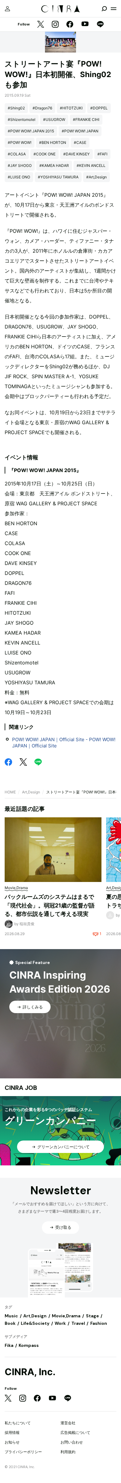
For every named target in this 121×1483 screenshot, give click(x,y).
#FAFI (102, 154)
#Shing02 (16, 108)
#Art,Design (96, 177)
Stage (92, 1316)
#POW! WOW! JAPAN (80, 131)
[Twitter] (40, 25)
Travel (78, 1323)
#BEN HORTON (52, 142)
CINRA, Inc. (30, 1371)
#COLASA (17, 154)
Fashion (98, 1323)
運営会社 (67, 1423)
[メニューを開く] (113, 8)
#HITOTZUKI (71, 108)
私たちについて (18, 1423)
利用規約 (67, 1451)
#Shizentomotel (21, 119)
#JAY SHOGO (20, 165)
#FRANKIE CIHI (86, 119)
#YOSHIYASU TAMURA (58, 177)
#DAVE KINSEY (76, 154)
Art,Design (31, 792)
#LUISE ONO (19, 177)
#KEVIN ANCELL (91, 165)
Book (10, 1323)
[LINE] (100, 25)
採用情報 (12, 1432)
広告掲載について (75, 1432)
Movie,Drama (66, 1316)
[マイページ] (7, 8)
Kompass (29, 1345)
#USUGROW (54, 119)
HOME (10, 792)
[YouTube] (85, 24)
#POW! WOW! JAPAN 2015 (31, 131)
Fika (9, 1345)
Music (11, 1316)
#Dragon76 (42, 108)
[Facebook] (69, 25)
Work (60, 1323)
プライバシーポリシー (23, 1451)
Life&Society (35, 1323)
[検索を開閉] (104, 8)
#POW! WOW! (19, 142)
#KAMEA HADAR (54, 165)
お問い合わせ (71, 1442)
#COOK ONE (45, 154)
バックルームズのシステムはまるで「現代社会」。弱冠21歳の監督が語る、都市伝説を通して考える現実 (50, 905)
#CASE (80, 142)
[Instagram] (55, 25)
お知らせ (12, 1442)
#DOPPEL (99, 108)
